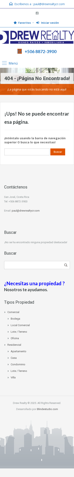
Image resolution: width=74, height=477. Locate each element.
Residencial (14, 344)
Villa (13, 377)
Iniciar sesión (49, 23)
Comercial (13, 312)
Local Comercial (20, 325)
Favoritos (24, 23)
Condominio (18, 364)
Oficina (15, 338)
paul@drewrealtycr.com (49, 4)
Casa (14, 357)
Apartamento (18, 351)
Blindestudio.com (47, 409)
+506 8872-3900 (41, 51)
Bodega (15, 318)
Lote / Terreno (19, 331)
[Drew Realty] (37, 37)
